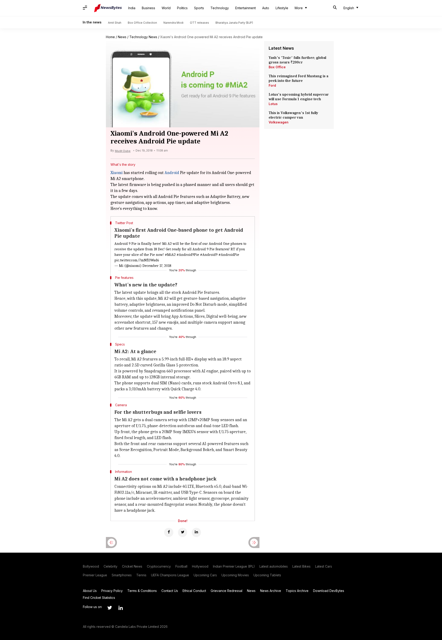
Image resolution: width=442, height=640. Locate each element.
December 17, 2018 (156, 266)
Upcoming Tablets (267, 575)
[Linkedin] (196, 532)
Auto (265, 8)
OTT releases (199, 22)
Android (172, 172)
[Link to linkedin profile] (120, 608)
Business (148, 8)
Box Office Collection (142, 22)
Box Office (277, 67)
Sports (199, 8)
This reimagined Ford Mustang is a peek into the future (298, 78)
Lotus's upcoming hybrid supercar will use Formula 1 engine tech (299, 96)
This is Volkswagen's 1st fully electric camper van (293, 115)
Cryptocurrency (159, 566)
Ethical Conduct (194, 591)
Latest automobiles (273, 566)
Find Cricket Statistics (99, 598)
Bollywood (91, 566)
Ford (272, 85)
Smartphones (122, 575)
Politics (182, 8)
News (122, 37)
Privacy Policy (112, 591)
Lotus (273, 104)
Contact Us (169, 591)
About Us (90, 591)
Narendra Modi (173, 22)
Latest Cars (323, 566)
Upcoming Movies (235, 575)
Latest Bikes (301, 566)
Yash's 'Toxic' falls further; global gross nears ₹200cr (297, 60)
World (166, 8)
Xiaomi (116, 172)
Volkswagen (278, 122)
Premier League (95, 575)
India (131, 8)
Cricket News (132, 566)
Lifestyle (282, 8)
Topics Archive (297, 591)
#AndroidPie (228, 255)
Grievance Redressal (226, 591)
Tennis (141, 575)
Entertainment (245, 8)
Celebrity (110, 566)
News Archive (270, 591)
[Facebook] (168, 532)
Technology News (143, 37)
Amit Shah (114, 22)
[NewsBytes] (108, 8)
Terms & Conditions (142, 591)
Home (110, 37)
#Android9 (209, 255)
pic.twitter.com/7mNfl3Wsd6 (136, 260)
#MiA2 (170, 255)
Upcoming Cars (205, 575)
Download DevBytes (328, 591)
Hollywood (200, 566)
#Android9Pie (188, 255)
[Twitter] (182, 532)
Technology (219, 8)
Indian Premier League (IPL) (234, 566)
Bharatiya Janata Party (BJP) (234, 22)
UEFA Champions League (170, 575)
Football (181, 566)
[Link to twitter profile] (109, 608)
